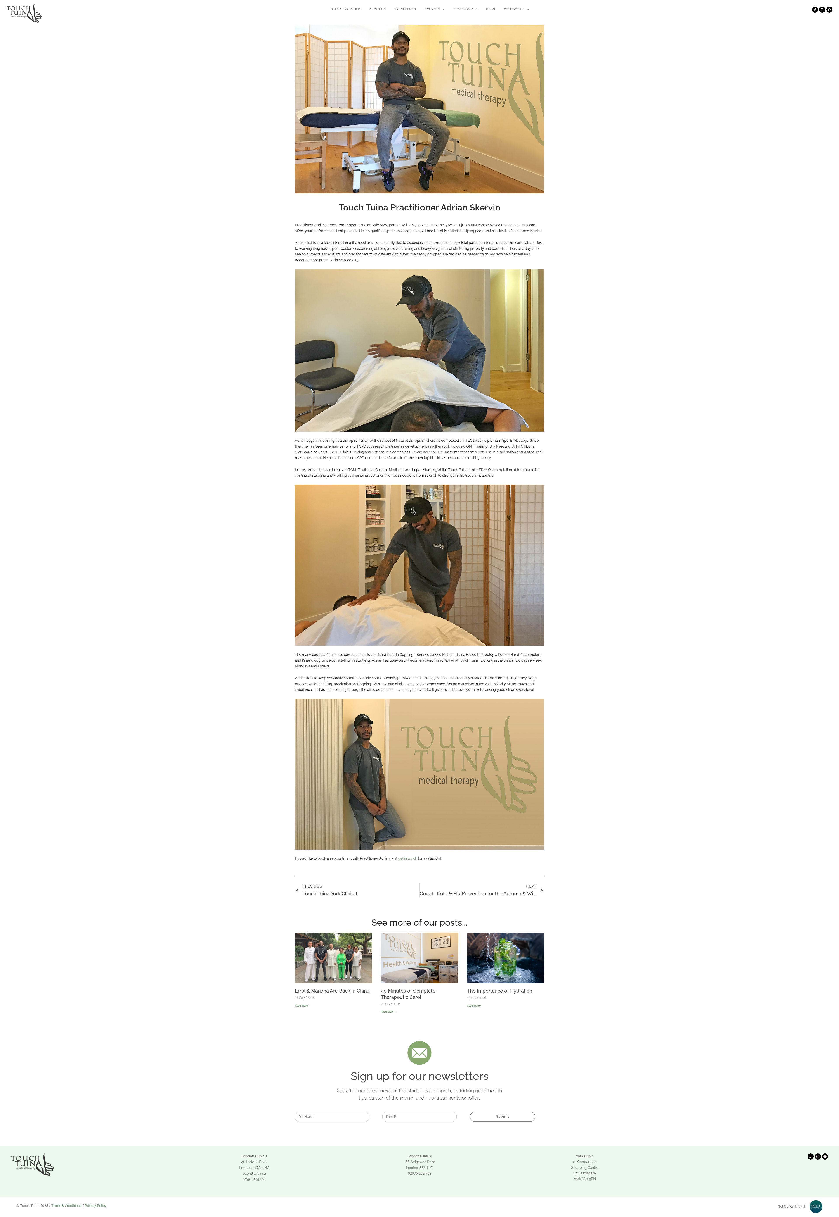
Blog (490, 9)
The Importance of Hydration (499, 991)
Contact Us (514, 9)
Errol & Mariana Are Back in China (332, 991)
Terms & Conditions (66, 1206)
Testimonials (465, 9)
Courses (432, 9)
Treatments (405, 9)
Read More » (302, 1005)
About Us (377, 9)
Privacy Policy (95, 1206)
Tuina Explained (346, 9)
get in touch (407, 858)
